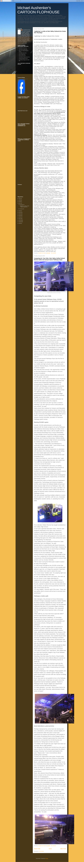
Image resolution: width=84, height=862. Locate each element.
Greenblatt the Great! (26, 29)
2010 (20, 220)
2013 (20, 215)
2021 (20, 198)
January (21, 208)
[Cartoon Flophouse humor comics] (21, 93)
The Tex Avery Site (22, 55)
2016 (20, 210)
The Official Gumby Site (23, 49)
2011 (20, 218)
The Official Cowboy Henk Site (24, 57)
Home (50, 848)
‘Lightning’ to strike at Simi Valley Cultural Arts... (24, 206)
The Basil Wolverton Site (23, 58)
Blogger (46, 858)
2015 (20, 212)
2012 (20, 217)
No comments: (53, 253)
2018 (20, 201)
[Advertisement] (23, 164)
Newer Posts (37, 848)
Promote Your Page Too (21, 94)
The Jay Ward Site (22, 54)
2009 (20, 221)
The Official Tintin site (23, 47)
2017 (20, 203)
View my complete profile (22, 43)
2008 (20, 223)
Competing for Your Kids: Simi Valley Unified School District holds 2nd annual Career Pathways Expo (49, 259)
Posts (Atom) (41, 851)
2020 (20, 200)
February (21, 204)
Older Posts (63, 848)
